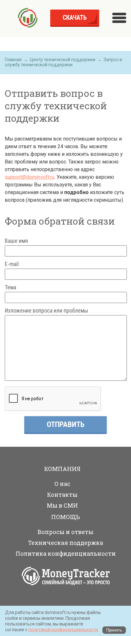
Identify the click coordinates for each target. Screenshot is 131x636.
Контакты (62, 494)
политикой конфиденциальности (63, 629)
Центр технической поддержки (62, 59)
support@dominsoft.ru (29, 177)
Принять (114, 630)
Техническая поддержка (65, 542)
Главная (13, 59)
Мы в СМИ (62, 505)
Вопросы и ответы (65, 532)
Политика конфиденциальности (66, 553)
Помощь (65, 517)
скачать (75, 17)
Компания (62, 469)
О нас (62, 484)
